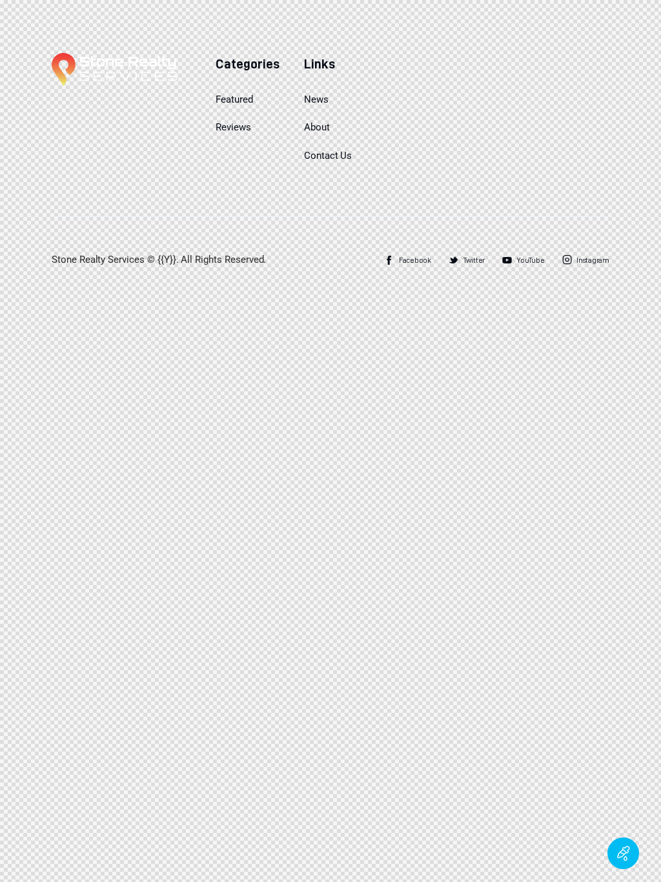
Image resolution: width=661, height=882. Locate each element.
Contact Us (328, 155)
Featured (234, 99)
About (317, 127)
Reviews (233, 127)
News (316, 99)
